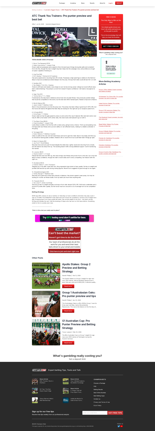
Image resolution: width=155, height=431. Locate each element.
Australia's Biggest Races (53, 24)
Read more (68, 286)
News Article (44, 379)
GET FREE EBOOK (111, 46)
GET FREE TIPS (115, 413)
